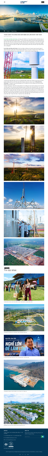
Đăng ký (42, 436)
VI (43, 2)
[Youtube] (28, 454)
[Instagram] (22, 454)
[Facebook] (20, 454)
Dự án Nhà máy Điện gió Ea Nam (10, 39)
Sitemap (40, 451)
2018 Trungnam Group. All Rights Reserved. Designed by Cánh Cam (18, 451)
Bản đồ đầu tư (32, 451)
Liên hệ (37, 451)
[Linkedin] (25, 454)
